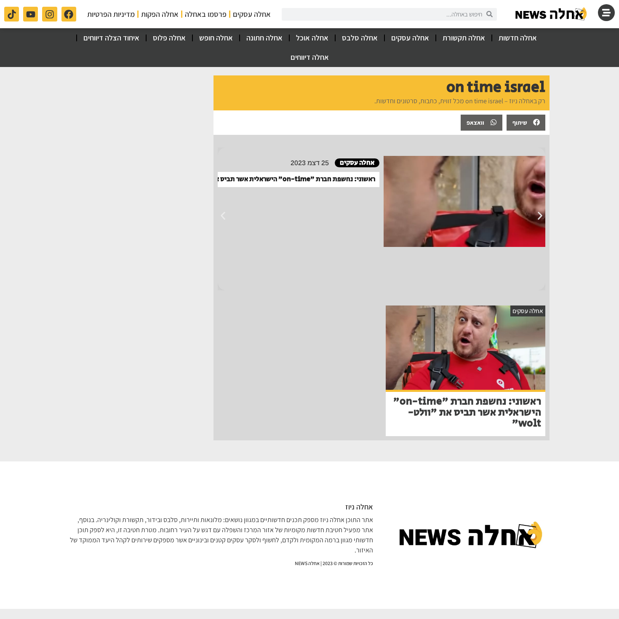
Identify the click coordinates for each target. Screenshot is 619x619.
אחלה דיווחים (310, 57)
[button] (526, 123)
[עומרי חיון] (552, 14)
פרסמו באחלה (206, 14)
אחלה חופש (216, 38)
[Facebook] (68, 14)
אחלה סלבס (360, 38)
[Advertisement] (137, 128)
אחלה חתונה (264, 38)
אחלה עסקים (252, 14)
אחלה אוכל (312, 38)
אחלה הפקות (160, 14)
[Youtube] (30, 14)
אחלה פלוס (169, 38)
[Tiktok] (11, 14)
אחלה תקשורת (464, 38)
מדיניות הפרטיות (111, 14)
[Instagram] (49, 14)
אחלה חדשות (518, 38)
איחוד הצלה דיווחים (111, 38)
